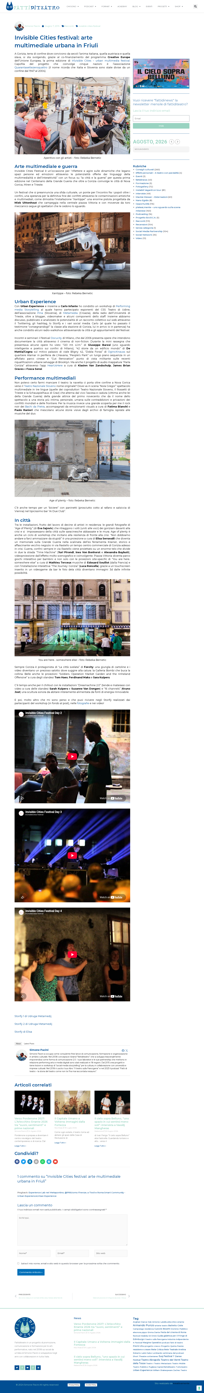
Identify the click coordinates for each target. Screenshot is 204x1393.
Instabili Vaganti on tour (148, 190)
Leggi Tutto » (20, 1146)
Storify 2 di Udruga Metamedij (33, 1024)
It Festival (137, 1342)
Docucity (56, 338)
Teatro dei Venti (170, 1359)
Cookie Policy (91, 1385)
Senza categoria (144, 228)
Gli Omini (152, 1336)
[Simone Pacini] (21, 1055)
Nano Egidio (142, 200)
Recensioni (141, 224)
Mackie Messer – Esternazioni (152, 197)
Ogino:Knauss (116, 351)
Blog (135, 6)
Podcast (89, 6)
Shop (177, 6)
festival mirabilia (140, 1336)
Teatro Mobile (178, 1363)
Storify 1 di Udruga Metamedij (33, 1016)
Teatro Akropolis (150, 1359)
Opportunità (142, 203)
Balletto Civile (175, 1325)
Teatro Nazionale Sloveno (40, 386)
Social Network (144, 234)
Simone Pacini (39, 1049)
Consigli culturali (145, 169)
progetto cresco (152, 1346)
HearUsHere (55, 365)
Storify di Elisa (23, 1031)
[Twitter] (126, 1050)
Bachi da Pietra (35, 406)
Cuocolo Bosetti (162, 1329)
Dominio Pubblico (179, 1329)
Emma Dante (154, 1332)
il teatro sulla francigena (156, 1339)
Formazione (142, 183)
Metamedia (70, 313)
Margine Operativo (152, 1342)
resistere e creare (142, 1349)
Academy (122, 6)
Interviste (141, 193)
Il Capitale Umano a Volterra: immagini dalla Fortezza (70, 1122)
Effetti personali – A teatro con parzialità (157, 173)
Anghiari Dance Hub (142, 1322)
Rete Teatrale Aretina (175, 1349)
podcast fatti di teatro (172, 1342)
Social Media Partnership (149, 231)
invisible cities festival (89, 26)
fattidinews (141, 179)
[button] (195, 6)
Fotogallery (142, 186)
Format (105, 6)
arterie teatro (161, 1325)
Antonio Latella (159, 1322)
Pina (40, 313)
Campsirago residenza (143, 1329)
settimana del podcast (173, 1353)
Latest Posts (29, 1044)
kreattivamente (181, 1383)
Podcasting (142, 214)
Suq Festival (165, 1356)
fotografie (83, 703)
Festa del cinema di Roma (173, 1332)
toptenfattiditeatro (166, 1367)
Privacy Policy (74, 1385)
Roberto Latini (139, 1353)
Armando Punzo (143, 1325)
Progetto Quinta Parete (172, 1346)
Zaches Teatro (180, 1370)
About (18, 1044)
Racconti (69, 26)
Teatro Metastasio (163, 1363)
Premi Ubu (138, 1346)
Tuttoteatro (181, 1367)
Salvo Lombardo (154, 1353)
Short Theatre (140, 1356)
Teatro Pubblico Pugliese (145, 1367)
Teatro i (149, 1363)
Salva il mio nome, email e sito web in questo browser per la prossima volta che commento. (70, 1263)
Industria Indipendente (178, 1339)
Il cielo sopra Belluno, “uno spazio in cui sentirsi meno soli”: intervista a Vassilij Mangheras (112, 1123)
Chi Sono (71, 6)
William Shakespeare (163, 1370)
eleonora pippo (140, 1332)
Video (139, 238)
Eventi (149, 6)
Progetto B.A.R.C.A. (146, 217)
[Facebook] (123, 1050)
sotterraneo (152, 1356)
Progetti (162, 6)
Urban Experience (143, 1370)
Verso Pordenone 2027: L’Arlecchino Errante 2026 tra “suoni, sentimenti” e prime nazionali (31, 1123)
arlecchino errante (175, 1322)
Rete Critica (157, 1349)
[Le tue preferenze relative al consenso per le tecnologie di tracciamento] (199, 1388)
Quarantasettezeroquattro (31, 67)
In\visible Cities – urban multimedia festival (101, 60)
